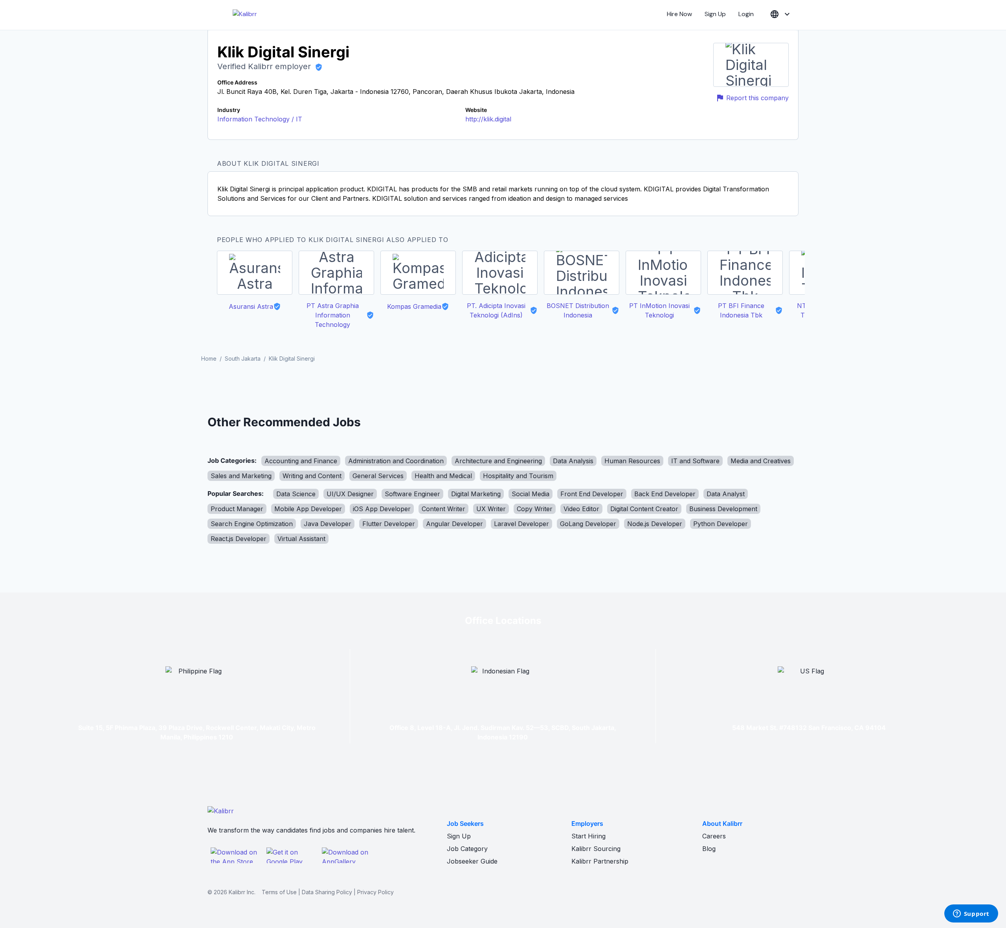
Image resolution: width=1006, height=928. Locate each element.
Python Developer (720, 524)
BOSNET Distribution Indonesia (578, 310)
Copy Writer (535, 509)
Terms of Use (279, 892)
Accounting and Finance (300, 461)
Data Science (296, 494)
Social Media (530, 494)
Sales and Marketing (241, 476)
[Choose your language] (781, 14)
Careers (714, 836)
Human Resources (632, 461)
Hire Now (679, 14)
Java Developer (327, 524)
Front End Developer (591, 494)
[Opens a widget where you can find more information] (971, 914)
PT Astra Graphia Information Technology (333, 315)
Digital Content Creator (644, 509)
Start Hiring (588, 836)
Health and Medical (443, 476)
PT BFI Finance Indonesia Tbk (741, 310)
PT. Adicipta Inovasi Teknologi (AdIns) (496, 310)
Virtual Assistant (301, 539)
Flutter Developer (388, 524)
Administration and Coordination (396, 461)
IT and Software (695, 461)
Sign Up (715, 14)
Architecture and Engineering (498, 461)
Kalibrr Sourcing (595, 849)
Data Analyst (726, 494)
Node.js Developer (654, 524)
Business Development (723, 509)
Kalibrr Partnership (599, 861)
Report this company (757, 98)
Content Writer (443, 509)
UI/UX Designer (350, 494)
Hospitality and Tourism (518, 476)
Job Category (467, 849)
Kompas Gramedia (414, 306)
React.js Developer (238, 539)
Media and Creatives (761, 461)
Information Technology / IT (259, 119)
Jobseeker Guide (472, 861)
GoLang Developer (588, 524)
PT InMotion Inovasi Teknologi (659, 310)
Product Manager (237, 509)
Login (746, 14)
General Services (378, 476)
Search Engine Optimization (252, 524)
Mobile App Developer (308, 509)
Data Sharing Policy (327, 892)
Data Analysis (573, 461)
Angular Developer (454, 524)
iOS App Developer (382, 509)
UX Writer (491, 509)
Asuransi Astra (251, 306)
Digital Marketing (476, 494)
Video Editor (581, 509)
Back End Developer (665, 494)
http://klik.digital (488, 119)
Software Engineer (412, 494)
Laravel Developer (521, 524)
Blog (709, 849)
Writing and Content (312, 476)
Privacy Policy (375, 892)
